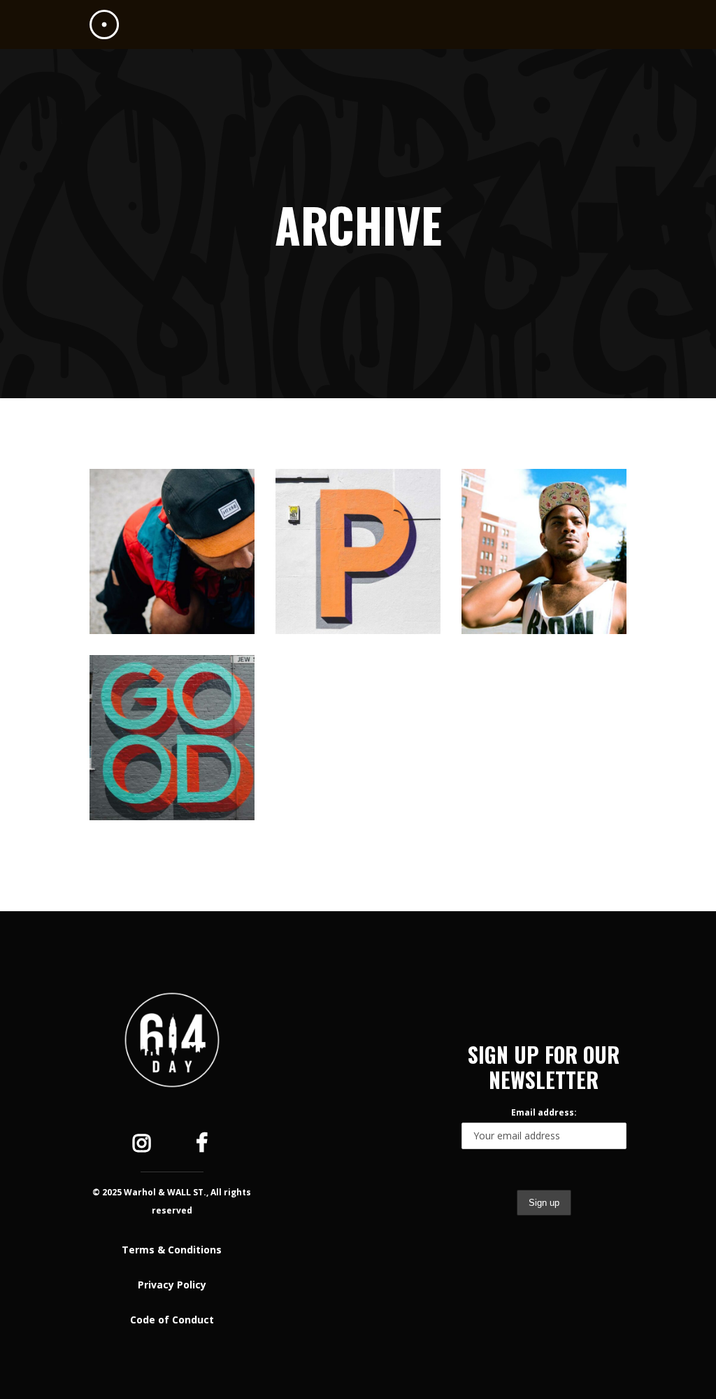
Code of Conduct (172, 1319)
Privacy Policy (172, 1284)
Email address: (544, 1112)
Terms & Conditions (172, 1249)
